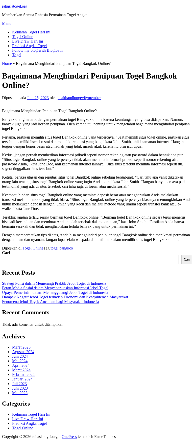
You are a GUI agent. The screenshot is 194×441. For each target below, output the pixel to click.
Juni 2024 (20, 356)
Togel (16, 55)
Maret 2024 (21, 370)
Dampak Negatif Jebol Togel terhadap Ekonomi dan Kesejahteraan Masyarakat (65, 297)
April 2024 (21, 365)
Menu (6, 23)
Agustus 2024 (23, 352)
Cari (6, 253)
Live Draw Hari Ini (27, 41)
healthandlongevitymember (79, 97)
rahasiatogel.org (14, 6)
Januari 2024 (22, 379)
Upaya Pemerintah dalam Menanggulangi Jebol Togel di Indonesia (55, 292)
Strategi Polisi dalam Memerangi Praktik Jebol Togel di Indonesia (54, 283)
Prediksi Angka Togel (29, 46)
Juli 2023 (19, 383)
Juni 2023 (20, 388)
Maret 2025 (21, 347)
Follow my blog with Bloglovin (37, 50)
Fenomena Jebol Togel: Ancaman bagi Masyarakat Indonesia (50, 301)
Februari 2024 (23, 374)
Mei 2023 (20, 393)
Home (7, 63)
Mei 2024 (20, 361)
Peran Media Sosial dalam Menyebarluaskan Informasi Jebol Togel (55, 288)
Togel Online (22, 36)
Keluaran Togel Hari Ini (31, 32)
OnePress (69, 436)
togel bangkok (62, 248)
